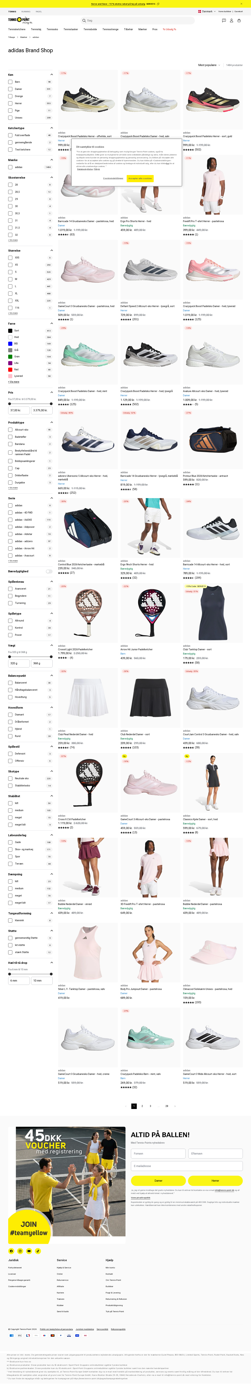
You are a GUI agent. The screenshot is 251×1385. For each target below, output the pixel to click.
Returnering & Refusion (116, 1299)
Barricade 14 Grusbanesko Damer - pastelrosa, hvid (86, 221)
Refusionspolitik (118, 1329)
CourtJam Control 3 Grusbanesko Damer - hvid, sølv (211, 734)
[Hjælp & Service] (224, 20)
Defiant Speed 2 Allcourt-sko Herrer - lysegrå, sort (148, 306)
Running (26, 11)
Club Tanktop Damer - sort (197, 649)
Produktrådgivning (114, 1305)
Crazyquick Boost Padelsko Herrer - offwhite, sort (84, 136)
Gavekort (238, 11)
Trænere (60, 1299)
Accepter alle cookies (140, 178)
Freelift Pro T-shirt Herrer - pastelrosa (203, 221)
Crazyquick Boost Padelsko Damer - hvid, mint (82, 391)
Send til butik (63, 1311)
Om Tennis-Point (113, 1280)
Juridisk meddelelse (85, 1329)
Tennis (12, 11)
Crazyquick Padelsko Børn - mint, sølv (141, 1074)
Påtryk (97, 169)
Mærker (142, 29)
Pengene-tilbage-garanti (19, 1280)
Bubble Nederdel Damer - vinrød (75, 904)
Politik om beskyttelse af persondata (56, 1329)
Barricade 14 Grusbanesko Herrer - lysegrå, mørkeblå (149, 476)
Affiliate (60, 1286)
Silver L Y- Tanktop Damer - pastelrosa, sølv (81, 989)
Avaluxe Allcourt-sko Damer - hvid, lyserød (205, 391)
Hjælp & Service (64, 1267)
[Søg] (84, 20)
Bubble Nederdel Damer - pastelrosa (202, 904)
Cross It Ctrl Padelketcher (72, 819)
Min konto (110, 1267)
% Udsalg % (169, 29)
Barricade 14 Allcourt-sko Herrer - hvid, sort (206, 564)
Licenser (12, 1274)
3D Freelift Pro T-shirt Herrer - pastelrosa (143, 904)
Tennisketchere (16, 29)
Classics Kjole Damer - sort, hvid (200, 819)
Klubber (60, 1305)
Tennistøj (36, 29)
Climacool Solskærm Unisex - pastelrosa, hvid (207, 989)
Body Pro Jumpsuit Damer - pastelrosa (141, 989)
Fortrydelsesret (15, 1267)
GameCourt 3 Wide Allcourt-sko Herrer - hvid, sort (209, 1074)
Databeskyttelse (85, 169)
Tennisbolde (90, 29)
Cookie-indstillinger (17, 1286)
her (167, 163)
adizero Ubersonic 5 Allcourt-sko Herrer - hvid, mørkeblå (83, 478)
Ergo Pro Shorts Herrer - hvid (136, 221)
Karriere (60, 1293)
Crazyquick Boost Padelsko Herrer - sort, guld (207, 136)
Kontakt (109, 1274)
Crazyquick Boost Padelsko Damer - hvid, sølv (145, 136)
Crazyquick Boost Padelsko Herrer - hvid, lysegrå (147, 391)
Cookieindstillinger (113, 178)
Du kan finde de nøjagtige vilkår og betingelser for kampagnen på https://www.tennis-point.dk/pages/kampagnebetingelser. (68, 1378)
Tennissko (52, 29)
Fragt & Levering (113, 1293)
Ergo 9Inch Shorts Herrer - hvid (137, 564)
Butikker (109, 1286)
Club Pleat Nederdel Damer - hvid (75, 734)
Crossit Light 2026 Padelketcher (75, 649)
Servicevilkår (102, 1329)
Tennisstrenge (110, 29)
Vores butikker (224, 11)
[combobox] (137, 20)
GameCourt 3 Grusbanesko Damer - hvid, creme (83, 1074)
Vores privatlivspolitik (140, 1198)
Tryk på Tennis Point (115, 1311)
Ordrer (60, 1274)
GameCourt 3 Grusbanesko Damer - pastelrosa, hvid (86, 306)
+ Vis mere (13, 240)
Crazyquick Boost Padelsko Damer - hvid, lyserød (209, 306)
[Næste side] (175, 1106)
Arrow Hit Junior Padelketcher (137, 649)
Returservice (62, 1280)
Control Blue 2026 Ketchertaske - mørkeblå (81, 564)
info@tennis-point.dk (224, 1190)
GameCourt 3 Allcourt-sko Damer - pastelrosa (145, 819)
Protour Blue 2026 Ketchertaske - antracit (205, 476)
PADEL (39, 11)
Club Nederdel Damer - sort (135, 734)
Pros (154, 29)
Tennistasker (71, 29)
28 (166, 1106)
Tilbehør (128, 29)
